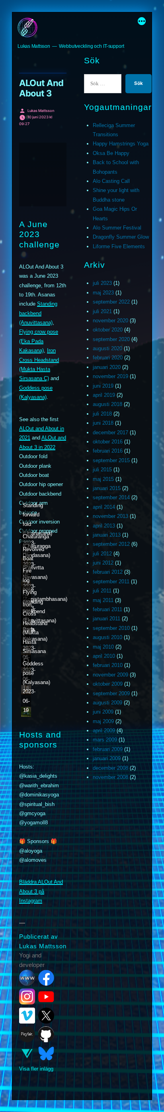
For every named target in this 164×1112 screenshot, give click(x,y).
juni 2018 (103, 423)
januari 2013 (107, 535)
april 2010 (104, 656)
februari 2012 (108, 572)
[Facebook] (46, 978)
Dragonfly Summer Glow (121, 237)
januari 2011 (106, 619)
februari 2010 (108, 665)
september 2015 (111, 460)
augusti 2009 (107, 703)
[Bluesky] (46, 1053)
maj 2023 (103, 293)
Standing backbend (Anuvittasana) (38, 313)
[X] (46, 1016)
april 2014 (104, 507)
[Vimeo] (27, 1016)
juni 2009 (103, 712)
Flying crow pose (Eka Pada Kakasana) (38, 341)
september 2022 (111, 302)
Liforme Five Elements (119, 246)
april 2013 (104, 526)
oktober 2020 (108, 330)
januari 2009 (107, 758)
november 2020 (110, 321)
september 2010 (111, 628)
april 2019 (104, 395)
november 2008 (110, 777)
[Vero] (27, 1053)
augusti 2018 (107, 404)
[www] (27, 978)
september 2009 (111, 693)
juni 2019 (103, 386)
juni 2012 (103, 563)
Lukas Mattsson (34, 46)
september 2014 (111, 497)
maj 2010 (103, 647)
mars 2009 (105, 740)
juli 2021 (102, 311)
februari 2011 (107, 609)
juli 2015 (102, 470)
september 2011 (111, 581)
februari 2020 (108, 358)
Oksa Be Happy (111, 153)
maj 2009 (103, 721)
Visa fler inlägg (36, 1069)
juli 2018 (102, 414)
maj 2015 (103, 479)
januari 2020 (107, 367)
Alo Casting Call (111, 181)
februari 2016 (108, 451)
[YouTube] (46, 996)
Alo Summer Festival (117, 228)
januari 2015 (107, 488)
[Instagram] (27, 996)
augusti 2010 (107, 637)
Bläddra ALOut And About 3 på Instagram (41, 891)
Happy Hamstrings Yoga (120, 144)
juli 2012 (102, 554)
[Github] (46, 1034)
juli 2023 (102, 283)
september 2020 (111, 339)
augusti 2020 (107, 348)
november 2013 (110, 516)
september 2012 (111, 544)
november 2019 (110, 376)
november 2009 (110, 675)
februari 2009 (108, 749)
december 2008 (110, 768)
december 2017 (110, 432)
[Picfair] (27, 1034)
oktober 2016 (108, 442)
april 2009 (104, 730)
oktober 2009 (108, 684)
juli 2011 (102, 591)
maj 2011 (103, 600)
